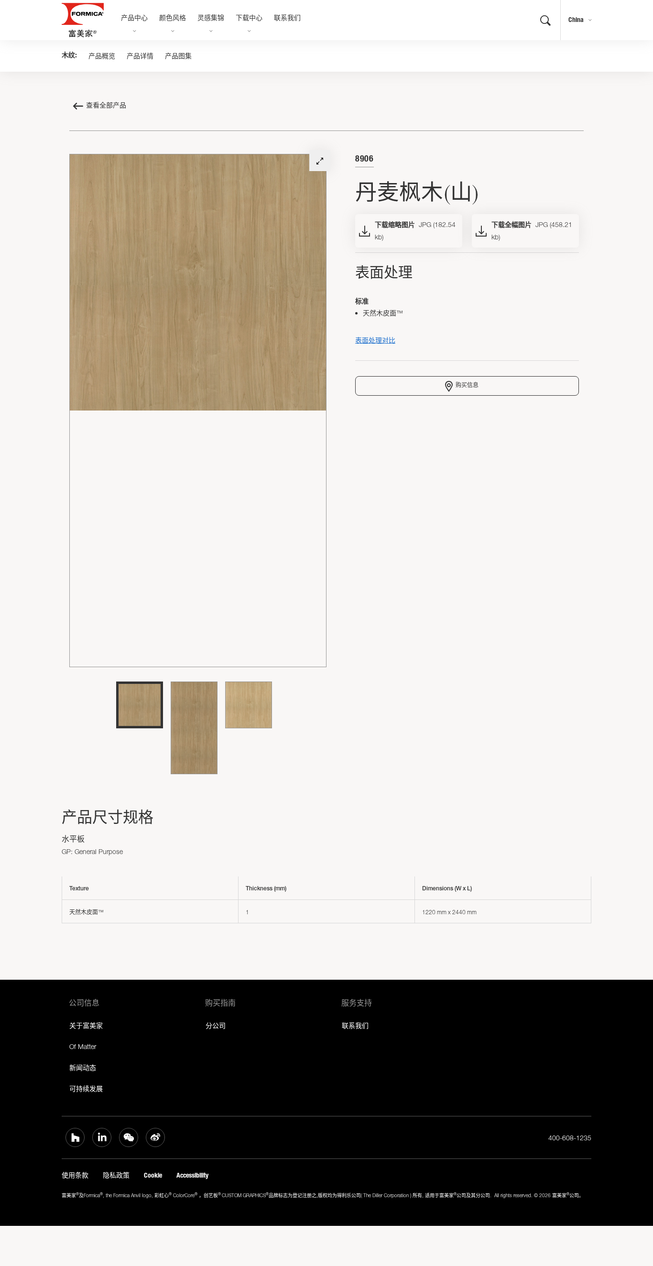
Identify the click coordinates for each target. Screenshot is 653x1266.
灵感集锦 (210, 18)
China (576, 20)
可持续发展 (86, 1088)
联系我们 (287, 18)
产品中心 (134, 18)
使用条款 (75, 1175)
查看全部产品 (106, 106)
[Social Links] (75, 1137)
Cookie (153, 1175)
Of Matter (82, 1046)
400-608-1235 (569, 1138)
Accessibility (192, 1175)
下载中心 (249, 18)
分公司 (216, 1025)
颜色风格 (172, 18)
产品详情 (140, 56)
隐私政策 (116, 1175)
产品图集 (178, 56)
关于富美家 (86, 1025)
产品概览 (101, 56)
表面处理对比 (375, 340)
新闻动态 (82, 1067)
